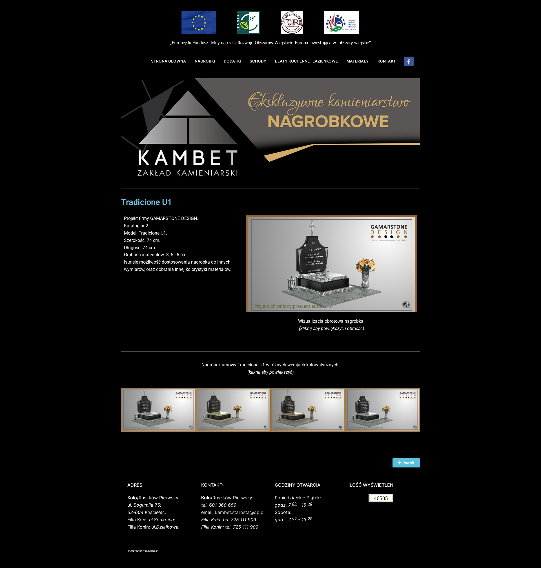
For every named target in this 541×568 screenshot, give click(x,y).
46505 (381, 498)
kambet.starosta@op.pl (240, 512)
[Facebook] (409, 61)
